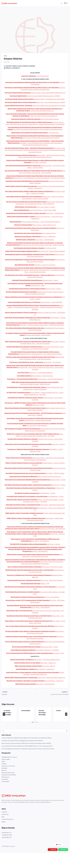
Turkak (58, 710)
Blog (3, 817)
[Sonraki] (66, 714)
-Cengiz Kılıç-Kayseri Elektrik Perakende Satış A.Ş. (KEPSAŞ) (35, 96)
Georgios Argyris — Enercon (35, 280)
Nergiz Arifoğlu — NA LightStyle (35, 362)
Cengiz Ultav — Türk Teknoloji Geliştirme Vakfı (35, 659)
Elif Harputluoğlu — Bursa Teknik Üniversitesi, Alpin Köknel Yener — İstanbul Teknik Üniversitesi (35, 367)
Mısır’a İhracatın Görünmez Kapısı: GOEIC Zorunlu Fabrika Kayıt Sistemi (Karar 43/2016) (26, 743)
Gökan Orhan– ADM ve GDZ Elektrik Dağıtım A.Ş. (35, 677)
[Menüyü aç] (61, 3)
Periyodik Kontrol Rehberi (9, 775)
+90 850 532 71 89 (7, 835)
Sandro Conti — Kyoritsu (35, 485)
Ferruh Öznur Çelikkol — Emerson (35, 207)
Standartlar (5, 779)
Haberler (4, 764)
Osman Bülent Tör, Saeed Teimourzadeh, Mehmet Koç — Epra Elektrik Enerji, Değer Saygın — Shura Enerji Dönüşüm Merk (35, 270)
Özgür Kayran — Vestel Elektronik (35, 213)
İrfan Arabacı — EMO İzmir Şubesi (35, 473)
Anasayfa (4, 812)
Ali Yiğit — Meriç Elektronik (35, 597)
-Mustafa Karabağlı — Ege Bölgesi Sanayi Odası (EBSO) (35, 99)
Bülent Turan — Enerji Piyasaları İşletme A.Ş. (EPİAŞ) (35, 102)
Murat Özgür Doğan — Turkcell (35, 647)
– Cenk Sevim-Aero (35, 132)
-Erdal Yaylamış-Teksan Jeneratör (35, 119)
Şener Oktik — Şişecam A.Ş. (35, 663)
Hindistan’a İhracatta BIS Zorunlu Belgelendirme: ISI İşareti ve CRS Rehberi (22, 740)
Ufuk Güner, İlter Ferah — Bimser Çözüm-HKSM (35, 210)
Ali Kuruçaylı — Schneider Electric (35, 684)
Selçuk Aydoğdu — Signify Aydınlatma (35, 376)
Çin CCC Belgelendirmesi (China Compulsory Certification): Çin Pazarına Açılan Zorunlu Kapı (28, 749)
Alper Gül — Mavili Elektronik (35, 549)
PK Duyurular (5, 777)
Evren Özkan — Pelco (35, 653)
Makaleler (4, 693)
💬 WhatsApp (63, 849)
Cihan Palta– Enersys (35, 248)
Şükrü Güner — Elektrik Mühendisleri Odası (35, 505)
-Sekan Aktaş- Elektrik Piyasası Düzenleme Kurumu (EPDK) (35, 105)
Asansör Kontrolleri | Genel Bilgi (59, 693)
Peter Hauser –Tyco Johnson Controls (35, 567)
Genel (5, 55)
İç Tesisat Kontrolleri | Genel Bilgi (7, 713)
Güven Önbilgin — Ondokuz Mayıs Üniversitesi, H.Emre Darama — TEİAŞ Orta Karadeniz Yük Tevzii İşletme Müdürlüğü (35, 307)
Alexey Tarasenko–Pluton (35, 233)
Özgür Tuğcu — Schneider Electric (35, 240)
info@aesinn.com (7, 832)
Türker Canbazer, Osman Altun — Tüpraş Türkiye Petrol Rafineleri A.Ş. (35, 222)
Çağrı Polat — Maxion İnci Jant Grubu (35, 265)
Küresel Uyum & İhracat (8, 766)
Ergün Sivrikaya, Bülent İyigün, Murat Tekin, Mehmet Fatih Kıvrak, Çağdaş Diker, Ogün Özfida (35, 561)
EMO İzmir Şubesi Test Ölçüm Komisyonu (35, 476)
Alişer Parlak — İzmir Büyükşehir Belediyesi (35, 372)
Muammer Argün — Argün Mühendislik (35, 302)
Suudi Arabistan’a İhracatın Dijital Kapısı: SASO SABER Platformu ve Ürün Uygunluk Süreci (27, 746)
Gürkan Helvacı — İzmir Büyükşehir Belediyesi (35, 379)
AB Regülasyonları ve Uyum (9, 757)
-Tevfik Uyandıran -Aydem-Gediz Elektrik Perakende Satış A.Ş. (35, 93)
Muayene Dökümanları (8, 772)
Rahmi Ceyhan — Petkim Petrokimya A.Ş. (35, 225)
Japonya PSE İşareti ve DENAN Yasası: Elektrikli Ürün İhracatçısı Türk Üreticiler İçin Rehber (27, 738)
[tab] (32, 722)
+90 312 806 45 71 (7, 837)
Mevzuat (4, 770)
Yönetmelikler (25, 710)
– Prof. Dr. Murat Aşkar (35, 76)
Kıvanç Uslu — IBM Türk (35, 666)
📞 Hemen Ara (52, 849)
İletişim (4, 822)
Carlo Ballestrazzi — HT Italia (35, 493)
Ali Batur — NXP (35, 583)
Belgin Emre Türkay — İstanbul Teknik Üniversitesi (35, 251)
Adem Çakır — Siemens (35, 544)
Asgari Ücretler (6, 759)
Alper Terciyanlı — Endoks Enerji (35, 669)
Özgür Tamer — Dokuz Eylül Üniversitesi (35, 580)
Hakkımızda (5, 814)
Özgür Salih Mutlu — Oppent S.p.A (35, 681)
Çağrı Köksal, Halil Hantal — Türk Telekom (35, 650)
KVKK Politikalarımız (7, 819)
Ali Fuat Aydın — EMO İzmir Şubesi (35, 534)
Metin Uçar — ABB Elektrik (35, 236)
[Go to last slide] (4, 714)
